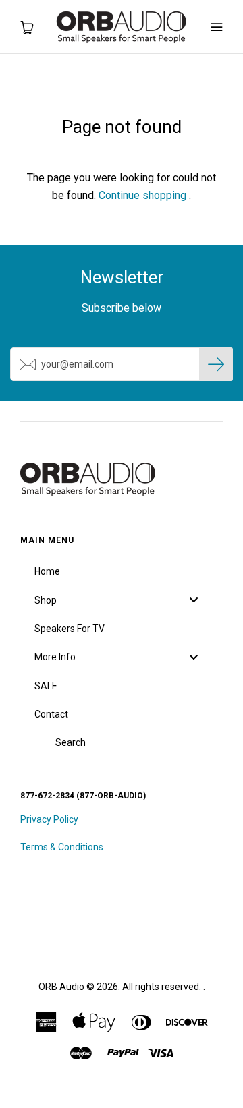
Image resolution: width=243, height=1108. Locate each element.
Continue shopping (142, 195)
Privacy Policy (49, 819)
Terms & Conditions (61, 847)
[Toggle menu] (193, 600)
